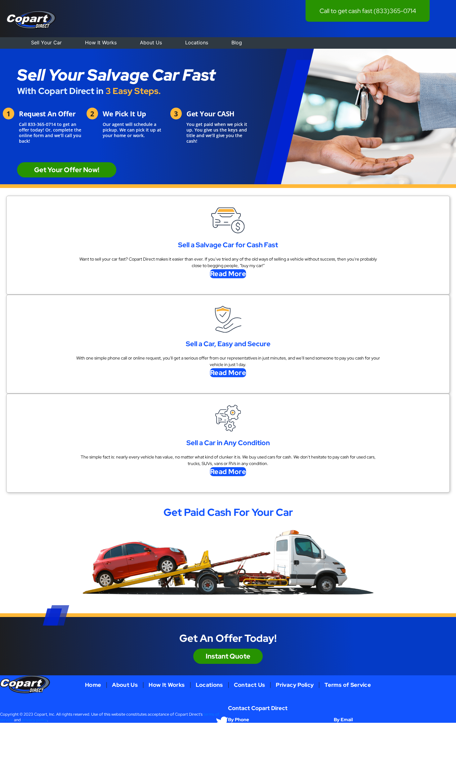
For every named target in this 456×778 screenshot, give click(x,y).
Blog (236, 42)
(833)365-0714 (394, 11)
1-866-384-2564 (243, 728)
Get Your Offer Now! (66, 169)
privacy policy (34, 719)
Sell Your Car (46, 42)
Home (93, 684)
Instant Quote (228, 656)
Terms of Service (347, 684)
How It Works (101, 42)
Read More (228, 273)
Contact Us (249, 684)
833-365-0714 (42, 124)
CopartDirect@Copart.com (358, 728)
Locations (196, 42)
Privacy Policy (295, 684)
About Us (151, 42)
